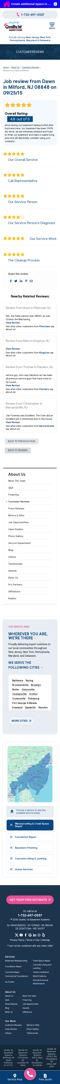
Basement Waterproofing (16, 960)
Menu (52, 28)
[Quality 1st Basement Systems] (13, 26)
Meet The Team (16, 480)
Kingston (44, 352)
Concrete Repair (12, 972)
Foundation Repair (13, 966)
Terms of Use (33, 940)
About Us (16, 474)
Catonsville (28, 689)
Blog (10, 550)
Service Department (19, 543)
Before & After (16, 515)
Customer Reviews (19, 501)
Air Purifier (9, 982)
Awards (12, 570)
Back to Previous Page (21, 441)
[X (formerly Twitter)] (17, 935)
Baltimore (17, 680)
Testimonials (15, 563)
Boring (29, 680)
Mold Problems (39, 976)
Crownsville (18, 698)
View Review (13, 322)
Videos (12, 557)
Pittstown (44, 326)
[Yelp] (43, 935)
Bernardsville (46, 426)
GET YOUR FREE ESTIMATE (28, 900)
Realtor (12, 598)
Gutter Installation (41, 972)
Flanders (44, 389)
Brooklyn (36, 685)
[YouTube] (21, 935)
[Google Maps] (30, 935)
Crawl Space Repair (41, 960)
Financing (13, 494)
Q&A (10, 487)
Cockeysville (19, 694)
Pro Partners (15, 584)
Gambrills (30, 707)
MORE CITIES (20, 721)
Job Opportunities (18, 522)
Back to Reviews (18, 450)
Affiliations (14, 591)
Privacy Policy (17, 940)
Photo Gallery (16, 536)
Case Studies (15, 529)
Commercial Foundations (16, 976)
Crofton (33, 694)
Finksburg (33, 698)
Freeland (17, 707)
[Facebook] (26, 935)
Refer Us (13, 577)
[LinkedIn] (34, 935)
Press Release (16, 508)
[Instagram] (39, 935)
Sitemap (45, 940)
